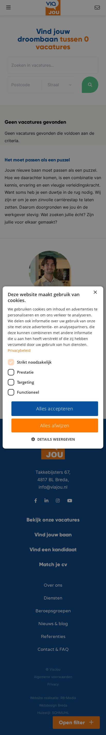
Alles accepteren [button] (54, 408)
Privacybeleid (19, 350)
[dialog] (53, 367)
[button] (53, 439)
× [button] (95, 292)
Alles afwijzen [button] (54, 425)
